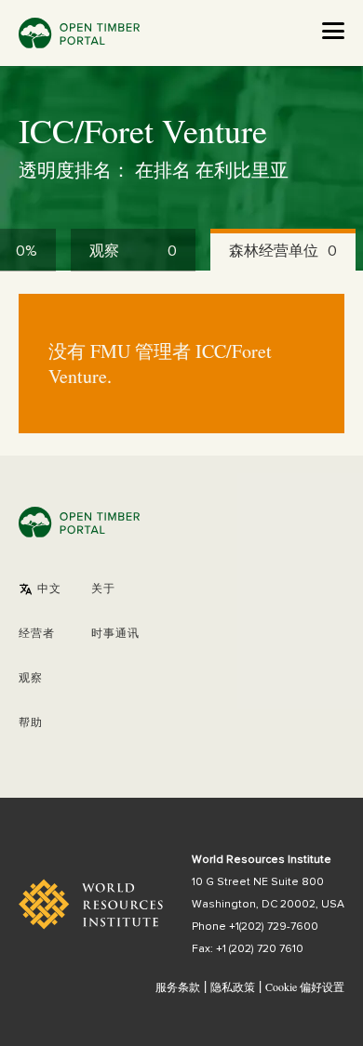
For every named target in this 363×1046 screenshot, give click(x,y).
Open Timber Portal (79, 33)
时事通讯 (115, 634)
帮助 (31, 723)
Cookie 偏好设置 (304, 987)
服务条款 (177, 986)
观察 (31, 678)
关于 (103, 589)
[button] (40, 589)
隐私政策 (232, 986)
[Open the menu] (333, 30)
